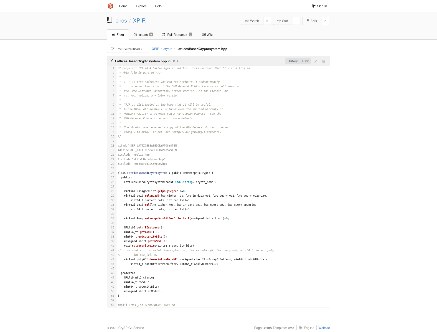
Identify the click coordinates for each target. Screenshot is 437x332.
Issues (145, 34)
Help (158, 6)
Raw (305, 61)
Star (285, 20)
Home (123, 6)
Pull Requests (179, 34)
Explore (141, 6)
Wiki (210, 34)
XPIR (139, 20)
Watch (254, 20)
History (293, 61)
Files (120, 34)
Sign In (322, 6)
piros (121, 20)
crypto (167, 48)
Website (324, 327)
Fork (313, 20)
